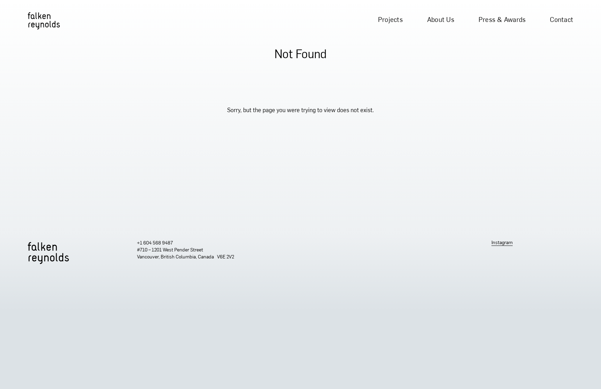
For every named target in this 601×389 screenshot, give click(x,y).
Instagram (502, 243)
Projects (390, 20)
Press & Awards (502, 20)
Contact (561, 20)
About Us (440, 20)
